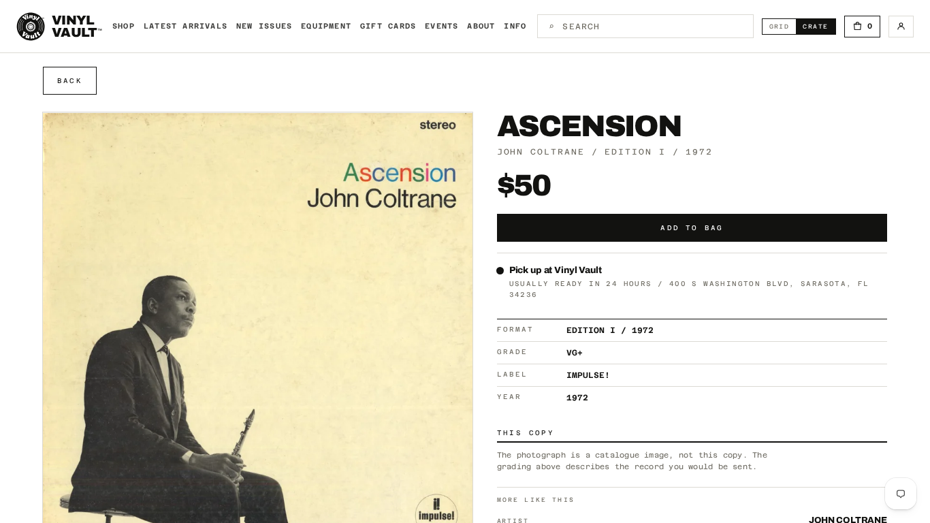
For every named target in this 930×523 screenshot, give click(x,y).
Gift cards (388, 26)
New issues (264, 26)
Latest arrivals (185, 26)
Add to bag (691, 228)
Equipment (326, 26)
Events (441, 26)
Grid (783, 26)
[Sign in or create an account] (901, 26)
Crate (819, 26)
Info (515, 26)
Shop (123, 26)
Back (69, 80)
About (481, 26)
